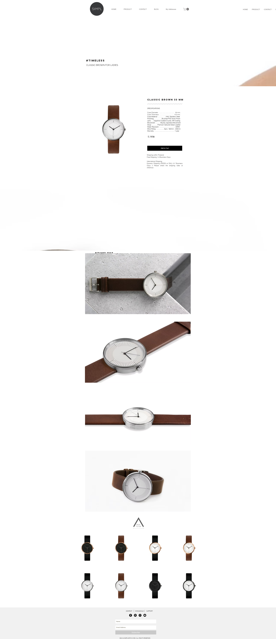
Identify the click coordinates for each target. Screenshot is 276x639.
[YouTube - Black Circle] (144, 615)
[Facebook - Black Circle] (130, 615)
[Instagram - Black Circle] (135, 615)
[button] (186, 9)
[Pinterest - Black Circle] (140, 615)
